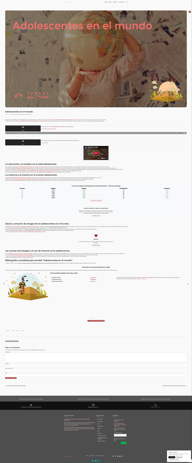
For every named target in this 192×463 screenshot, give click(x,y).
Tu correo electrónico (118, 432)
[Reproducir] (6, 133)
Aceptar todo (172, 457)
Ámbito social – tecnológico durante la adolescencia (22, 114)
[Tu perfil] (190, 12)
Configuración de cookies (174, 459)
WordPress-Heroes (100, 455)
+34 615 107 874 (154, 407)
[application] (96, 133)
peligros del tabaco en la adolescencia (57, 226)
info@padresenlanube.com (93, 407)
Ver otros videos (44, 142)
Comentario (8, 352)
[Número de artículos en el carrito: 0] (127, 2)
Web (6, 373)
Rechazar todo (179, 457)
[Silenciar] (182, 133)
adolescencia (8, 330)
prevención (22, 330)
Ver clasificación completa (96, 200)
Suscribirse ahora (96, 245)
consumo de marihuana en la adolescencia (33, 229)
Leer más (144, 278)
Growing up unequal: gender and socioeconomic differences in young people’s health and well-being (38, 263)
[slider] (185, 133)
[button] (4, 284)
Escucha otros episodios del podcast (48, 128)
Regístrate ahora (96, 215)
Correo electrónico (9, 368)
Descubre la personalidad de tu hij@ (96, 320)
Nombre (7, 363)
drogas (13, 330)
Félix (12, 114)
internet (17, 330)
